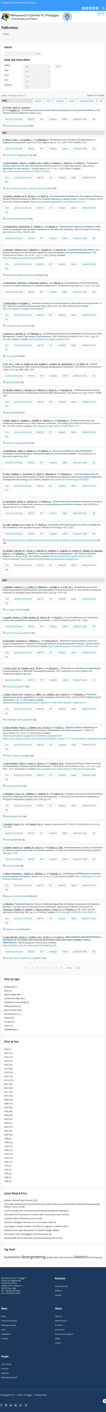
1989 (6, 1177)
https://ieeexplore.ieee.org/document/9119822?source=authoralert (66, 769)
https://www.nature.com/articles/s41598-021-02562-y (26, 171)
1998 (6, 1142)
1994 (6, 1158)
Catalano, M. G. (35, 163)
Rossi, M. (16, 668)
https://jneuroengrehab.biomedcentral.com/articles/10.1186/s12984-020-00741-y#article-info (44, 702)
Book (6, 990)
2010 (6, 1095)
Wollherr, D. (43, 793)
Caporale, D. (20, 333)
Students (5, 1373)
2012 (6, 1088)
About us (59, 1316)
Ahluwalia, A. (43, 139)
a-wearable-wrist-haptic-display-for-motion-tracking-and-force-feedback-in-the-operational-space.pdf (51, 540)
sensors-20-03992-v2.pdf (17, 896)
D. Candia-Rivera (10, 226)
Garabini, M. (55, 364)
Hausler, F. (30, 909)
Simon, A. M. (17, 694)
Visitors (58, 1343)
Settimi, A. (76, 550)
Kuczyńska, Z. (29, 474)
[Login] (103, 8)
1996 (6, 1150)
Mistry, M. (84, 364)
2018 (6, 1064)
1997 (6, 1146)
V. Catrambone (9, 282)
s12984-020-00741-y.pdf (16, 719)
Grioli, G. (16, 107)
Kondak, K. (54, 587)
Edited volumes (11, 1006)
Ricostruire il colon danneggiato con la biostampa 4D (27, 1234)
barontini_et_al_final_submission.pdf (21, 275)
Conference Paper (12, 998)
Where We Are (61, 1321)
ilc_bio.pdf (10, 865)
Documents (60, 1329)
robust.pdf (10, 382)
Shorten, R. (71, 909)
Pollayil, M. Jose (31, 364)
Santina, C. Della (20, 617)
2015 (6, 1076)
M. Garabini (8, 550)
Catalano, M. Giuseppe (92, 550)
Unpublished (9, 1029)
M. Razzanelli (8, 640)
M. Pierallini (8, 390)
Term (6, 75)
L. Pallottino (8, 904)
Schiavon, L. (57, 163)
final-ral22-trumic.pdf (15, 125)
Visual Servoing (95, 1257)
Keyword (8, 85)
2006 (6, 1111)
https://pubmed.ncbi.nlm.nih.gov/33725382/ (70, 479)
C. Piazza (7, 668)
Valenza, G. (53, 226)
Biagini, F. (15, 420)
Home (6, 34)
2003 (6, 1123)
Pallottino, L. (34, 249)
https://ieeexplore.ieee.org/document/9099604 (23, 258)
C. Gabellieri (8, 587)
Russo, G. (57, 909)
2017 (6, 1068)
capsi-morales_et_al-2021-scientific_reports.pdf (26, 188)
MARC (72, 101)
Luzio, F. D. (20, 793)
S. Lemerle (7, 196)
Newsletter (5, 1334)
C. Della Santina (10, 303)
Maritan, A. (48, 420)
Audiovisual (9, 986)
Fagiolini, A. (14, 110)
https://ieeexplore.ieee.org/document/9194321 (49, 339)
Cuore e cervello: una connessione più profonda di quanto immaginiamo (36, 1210)
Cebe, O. (19, 364)
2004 (6, 1119)
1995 (6, 1154)
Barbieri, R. (38, 226)
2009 (6, 1099)
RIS (101, 101)
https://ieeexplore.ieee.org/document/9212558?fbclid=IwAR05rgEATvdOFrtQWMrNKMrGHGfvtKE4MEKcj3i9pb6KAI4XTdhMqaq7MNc (47, 557)
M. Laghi (6, 524)
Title (10, 95)
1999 (6, 1138)
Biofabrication (52, 1257)
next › (69, 968)
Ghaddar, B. (19, 909)
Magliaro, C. (26, 420)
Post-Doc (5, 1368)
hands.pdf (10, 839)
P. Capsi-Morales (10, 163)
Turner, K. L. (29, 694)
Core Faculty (6, 1364)
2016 (6, 1072)
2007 (6, 1107)
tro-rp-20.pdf (11, 356)
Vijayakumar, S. (68, 364)
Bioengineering (34, 1256)
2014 (6, 1080)
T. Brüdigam (8, 793)
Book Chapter (10, 994)
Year (6, 80)
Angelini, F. (26, 303)
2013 (6, 1084)
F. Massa (7, 873)
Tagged (60, 101)
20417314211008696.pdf (17, 155)
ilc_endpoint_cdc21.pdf (15, 325)
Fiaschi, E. (68, 163)
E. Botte (6, 420)
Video (3, 1329)
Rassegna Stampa (8, 1325)
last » (78, 968)
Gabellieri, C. (53, 550)
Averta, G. (21, 501)
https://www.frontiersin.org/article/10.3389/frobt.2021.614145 (57, 201)
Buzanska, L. (66, 474)
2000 (6, 1134)
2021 (6, 1053)
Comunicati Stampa (9, 1321)
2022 (6, 1049)
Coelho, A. (32, 587)
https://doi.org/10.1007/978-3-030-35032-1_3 (76, 912)
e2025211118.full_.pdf (15, 443)
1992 (6, 1165)
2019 (6, 1060)
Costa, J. (15, 139)
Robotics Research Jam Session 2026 (20, 1200)
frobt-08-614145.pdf (14, 218)
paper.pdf (10, 412)
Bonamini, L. (17, 873)
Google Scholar (13, 119)
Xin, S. (11, 364)
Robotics (81, 1256)
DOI (7, 177)
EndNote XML (87, 101)
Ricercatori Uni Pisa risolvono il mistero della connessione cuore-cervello (36, 1214)
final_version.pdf (13, 686)
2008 (6, 1103)
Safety (57, 1338)
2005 (6, 1115)
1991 (6, 1169)
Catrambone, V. (25, 226)
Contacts (4, 1338)
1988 (6, 1181)
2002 (6, 1127)
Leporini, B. (46, 249)
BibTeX (38, 101)
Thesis (7, 1025)
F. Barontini (8, 249)
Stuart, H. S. (19, 824)
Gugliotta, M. (65, 550)
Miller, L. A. (41, 694)
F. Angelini (7, 617)
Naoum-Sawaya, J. (44, 909)
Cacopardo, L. (26, 139)
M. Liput (6, 474)
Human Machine (66, 1257)
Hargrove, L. (54, 668)
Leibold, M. (58, 793)
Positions (59, 1325)
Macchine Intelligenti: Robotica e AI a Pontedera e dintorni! (30, 1222)
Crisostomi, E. (21, 640)
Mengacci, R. (30, 390)
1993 (6, 1161)
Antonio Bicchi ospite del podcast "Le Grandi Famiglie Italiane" (32, 1230)
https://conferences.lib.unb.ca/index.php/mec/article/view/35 (29, 945)
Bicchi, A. (81, 163)
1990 (6, 1173)
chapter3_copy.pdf (14, 929)
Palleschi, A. (42, 390)
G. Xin (5, 364)
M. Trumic (7, 107)
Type (6, 70)
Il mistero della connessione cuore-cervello (23, 1218)
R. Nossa (7, 139)
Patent (7, 1017)
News (3, 1316)
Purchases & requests (64, 1334)
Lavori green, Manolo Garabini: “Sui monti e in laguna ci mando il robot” (36, 1226)
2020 (6, 1057)
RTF (49, 101)
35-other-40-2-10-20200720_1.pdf (21, 958)
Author (7, 65)
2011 (6, 1092)
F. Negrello (7, 824)
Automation (12, 1257)
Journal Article (10, 1010)
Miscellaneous (10, 1014)
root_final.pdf (11, 786)
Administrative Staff (9, 1377)
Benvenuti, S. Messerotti (28, 282)
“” (58, 110)
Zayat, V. (40, 474)
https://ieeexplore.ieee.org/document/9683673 (23, 308)
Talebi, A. (21, 450)
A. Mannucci (8, 333)
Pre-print (8, 1021)
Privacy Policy (41, 1395)
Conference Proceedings (15, 1002)
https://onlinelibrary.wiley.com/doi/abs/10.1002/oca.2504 (73, 646)
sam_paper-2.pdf (13, 609)
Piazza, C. (23, 163)
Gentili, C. (44, 282)
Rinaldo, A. (37, 420)
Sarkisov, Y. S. (20, 587)
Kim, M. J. (68, 587)
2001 (6, 1130)
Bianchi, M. (61, 249)
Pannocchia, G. (51, 640)
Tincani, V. (30, 550)
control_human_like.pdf (16, 633)
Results (58, 1295)
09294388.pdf (12, 816)
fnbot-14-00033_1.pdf (15, 755)
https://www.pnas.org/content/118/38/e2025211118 (55, 426)
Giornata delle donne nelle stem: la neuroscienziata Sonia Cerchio (33, 1238)
